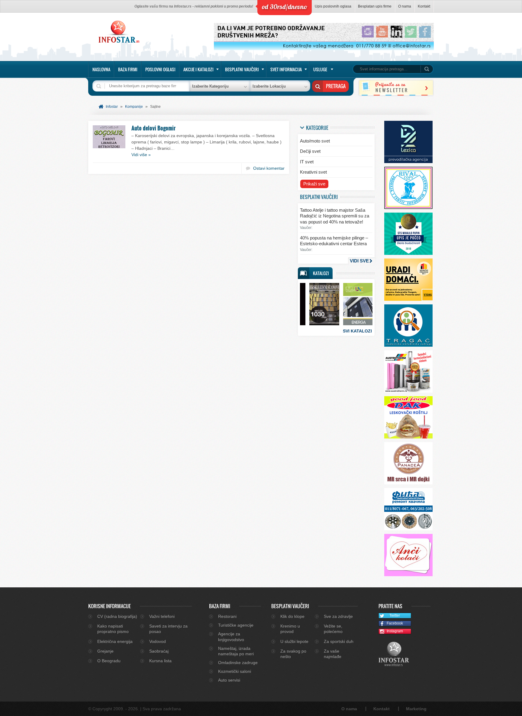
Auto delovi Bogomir (153, 128)
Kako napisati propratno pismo (113, 629)
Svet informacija (286, 69)
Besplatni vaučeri (242, 69)
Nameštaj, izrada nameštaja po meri (236, 651)
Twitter (394, 615)
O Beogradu (109, 660)
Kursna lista (160, 660)
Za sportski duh (338, 641)
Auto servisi (229, 680)
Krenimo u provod (290, 629)
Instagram (395, 631)
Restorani (227, 616)
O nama (404, 6)
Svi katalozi (357, 331)
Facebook (395, 623)
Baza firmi (127, 69)
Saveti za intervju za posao (168, 629)
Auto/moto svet (315, 140)
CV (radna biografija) (117, 616)
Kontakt (424, 6)
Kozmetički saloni (234, 671)
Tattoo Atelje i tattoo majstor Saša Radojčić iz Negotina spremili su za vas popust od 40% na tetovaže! (334, 215)
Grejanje (105, 651)
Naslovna (101, 69)
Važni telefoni (162, 616)
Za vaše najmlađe (332, 654)
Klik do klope (292, 616)
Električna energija (115, 641)
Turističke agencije (235, 625)
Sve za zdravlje (338, 616)
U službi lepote (294, 641)
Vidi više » (141, 154)
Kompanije (134, 106)
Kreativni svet (313, 172)
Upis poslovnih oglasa (333, 6)
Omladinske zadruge (238, 662)
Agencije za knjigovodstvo (231, 636)
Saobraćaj (159, 651)
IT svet (307, 161)
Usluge (320, 69)
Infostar (112, 106)
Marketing (416, 709)
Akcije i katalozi (198, 69)
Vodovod (157, 641)
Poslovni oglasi (160, 69)
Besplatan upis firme (375, 6)
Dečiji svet (310, 151)
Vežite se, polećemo (333, 629)
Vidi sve (359, 260)
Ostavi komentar (269, 168)
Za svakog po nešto (293, 654)
